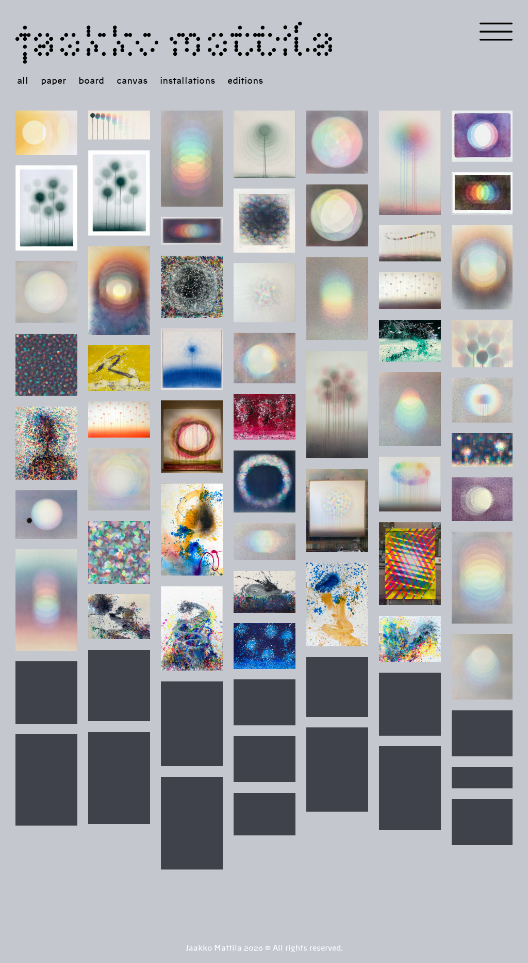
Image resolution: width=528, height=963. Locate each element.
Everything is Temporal (410, 243)
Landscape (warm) (119, 419)
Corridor (192, 231)
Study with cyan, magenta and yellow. (119, 479)
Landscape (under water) (483, 450)
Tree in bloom (46, 779)
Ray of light (46, 132)
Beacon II (410, 162)
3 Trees (264, 417)
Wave (483, 733)
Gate (410, 563)
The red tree (410, 788)
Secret (264, 814)
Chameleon (119, 368)
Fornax (192, 530)
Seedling (264, 144)
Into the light (483, 577)
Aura (483, 400)
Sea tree (483, 822)
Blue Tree (192, 359)
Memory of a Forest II (119, 192)
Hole (264, 220)
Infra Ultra (483, 193)
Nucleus (264, 292)
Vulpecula (264, 591)
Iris (410, 704)
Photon (337, 298)
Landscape (410, 290)
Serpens (192, 628)
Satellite (46, 514)
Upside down (192, 158)
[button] (496, 31)
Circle (264, 481)
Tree (337, 404)
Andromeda (337, 604)
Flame (483, 343)
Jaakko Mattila (175, 38)
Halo (46, 599)
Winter (483, 667)
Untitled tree (119, 778)
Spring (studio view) (337, 510)
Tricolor (483, 136)
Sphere (46, 292)
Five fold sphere (337, 215)
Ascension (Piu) (264, 358)
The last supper (483, 777)
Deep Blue (264, 646)
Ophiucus (119, 616)
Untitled (410, 409)
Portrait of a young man (46, 443)
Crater (192, 287)
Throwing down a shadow (119, 125)
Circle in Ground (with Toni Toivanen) (192, 436)
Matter (46, 365)
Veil (337, 769)
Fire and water (264, 702)
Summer (119, 685)
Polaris (337, 142)
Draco (410, 639)
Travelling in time (264, 541)
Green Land (410, 340)
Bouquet (192, 723)
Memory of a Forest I (46, 207)
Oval (410, 484)
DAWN (483, 267)
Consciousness (119, 290)
